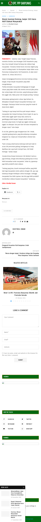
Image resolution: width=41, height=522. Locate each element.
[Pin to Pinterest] (25, 221)
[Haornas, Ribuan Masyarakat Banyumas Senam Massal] (5, 514)
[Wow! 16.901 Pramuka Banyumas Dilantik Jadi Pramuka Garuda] (20, 278)
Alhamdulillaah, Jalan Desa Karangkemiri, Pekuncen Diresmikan (17, 493)
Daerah (12, 10)
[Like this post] (16, 221)
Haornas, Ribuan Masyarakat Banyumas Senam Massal (16, 514)
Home (4, 10)
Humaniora (12, 16)
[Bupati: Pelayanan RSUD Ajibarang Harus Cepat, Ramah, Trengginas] (5, 503)
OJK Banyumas (7, 211)
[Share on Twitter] (22, 221)
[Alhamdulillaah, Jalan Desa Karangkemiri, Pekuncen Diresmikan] (5, 493)
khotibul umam (13, 24)
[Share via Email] (27, 221)
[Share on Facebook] (20, 221)
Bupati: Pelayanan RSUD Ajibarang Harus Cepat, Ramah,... (17, 503)
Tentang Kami (29, 519)
